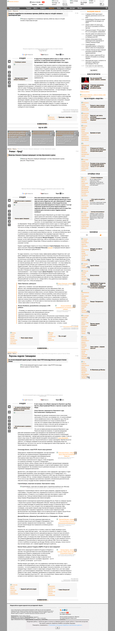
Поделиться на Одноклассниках (9, 72)
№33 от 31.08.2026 (36, 2)
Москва (80, 8)
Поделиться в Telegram (9, 82)
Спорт (65, 8)
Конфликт (43, 8)
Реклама (41, 4)
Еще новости (93, 70)
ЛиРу (66, 610)
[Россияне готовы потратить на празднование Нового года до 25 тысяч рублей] (85, 165)
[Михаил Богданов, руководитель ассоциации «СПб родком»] (65, 307)
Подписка (34, 4)
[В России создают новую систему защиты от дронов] (85, 275)
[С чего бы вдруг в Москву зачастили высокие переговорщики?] (14, 589)
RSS (61, 610)
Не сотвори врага (84, 3)
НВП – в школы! (102, 4)
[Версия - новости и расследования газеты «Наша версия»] (18, 4)
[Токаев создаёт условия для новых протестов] (52, 336)
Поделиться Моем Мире (9, 66)
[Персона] (85, 285)
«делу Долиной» (63, 438)
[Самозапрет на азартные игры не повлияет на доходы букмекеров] (52, 590)
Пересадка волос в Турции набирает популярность (21, 78)
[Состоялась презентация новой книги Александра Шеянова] (85, 204)
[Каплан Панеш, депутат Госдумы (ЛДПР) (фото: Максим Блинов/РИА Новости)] (67, 551)
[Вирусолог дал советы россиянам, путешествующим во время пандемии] (85, 117)
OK (57, 627)
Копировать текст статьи (9, 85)
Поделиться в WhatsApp (9, 75)
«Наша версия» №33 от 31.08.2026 (70, 326)
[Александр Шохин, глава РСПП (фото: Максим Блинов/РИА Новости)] (67, 454)
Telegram (62, 610)
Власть (35, 8)
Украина (28, 8)
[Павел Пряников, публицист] (65, 283)
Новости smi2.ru (12, 352)
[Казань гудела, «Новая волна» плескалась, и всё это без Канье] (14, 338)
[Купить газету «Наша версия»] (31, 2)
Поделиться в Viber (9, 79)
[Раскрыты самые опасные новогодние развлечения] (85, 106)
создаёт (50, 247)
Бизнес (59, 8)
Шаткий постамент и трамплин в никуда (22, 427)
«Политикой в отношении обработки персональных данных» (65, 625)
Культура (72, 8)
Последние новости (93, 11)
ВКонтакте (64, 610)
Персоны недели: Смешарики (22, 218)
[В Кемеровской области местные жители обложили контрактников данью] (85, 150)
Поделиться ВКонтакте (9, 61)
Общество (51, 8)
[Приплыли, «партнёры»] (52, 117)
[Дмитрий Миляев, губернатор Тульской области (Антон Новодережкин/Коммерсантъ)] (67, 521)
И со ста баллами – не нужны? (66, 5)
